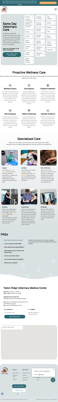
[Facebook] (17, 394)
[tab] (13, 240)
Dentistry (24, 168)
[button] (53, 380)
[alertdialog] (29, 3)
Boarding (4, 207)
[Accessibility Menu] (2, 394)
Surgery (4, 168)
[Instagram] (20, 394)
